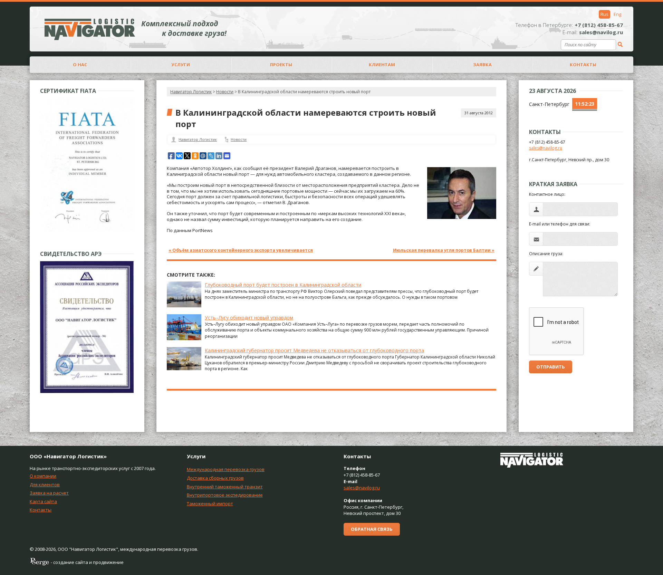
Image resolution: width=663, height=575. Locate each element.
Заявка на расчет (49, 493)
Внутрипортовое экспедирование (225, 495)
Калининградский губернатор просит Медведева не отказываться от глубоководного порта (314, 350)
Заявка (482, 64)
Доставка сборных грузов (215, 478)
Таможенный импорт (210, 503)
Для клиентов (45, 484)
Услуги (180, 64)
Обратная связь (372, 529)
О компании (43, 476)
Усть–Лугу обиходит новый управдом (249, 317)
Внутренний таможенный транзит (225, 486)
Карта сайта (43, 501)
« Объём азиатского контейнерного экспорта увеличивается (241, 250)
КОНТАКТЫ (583, 64)
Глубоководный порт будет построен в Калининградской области (283, 284)
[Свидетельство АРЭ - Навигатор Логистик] (87, 391)
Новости (239, 139)
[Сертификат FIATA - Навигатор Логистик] (87, 230)
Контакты (40, 510)
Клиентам (382, 64)
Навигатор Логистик (191, 92)
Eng (617, 14)
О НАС (80, 64)
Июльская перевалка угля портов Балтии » (443, 250)
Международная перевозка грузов (226, 469)
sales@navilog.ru (545, 148)
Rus (604, 14)
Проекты (281, 64)
